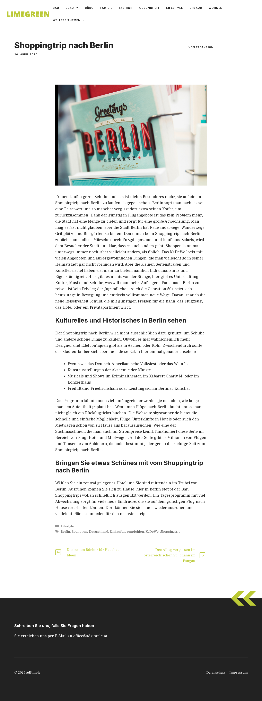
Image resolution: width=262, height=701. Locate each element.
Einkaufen (117, 531)
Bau (56, 7)
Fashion (126, 7)
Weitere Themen (66, 20)
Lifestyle (174, 7)
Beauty (72, 7)
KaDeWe (152, 531)
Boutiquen (79, 531)
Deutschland (98, 531)
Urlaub (196, 7)
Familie (106, 7)
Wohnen (215, 7)
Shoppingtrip (170, 531)
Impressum (238, 672)
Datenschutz (215, 672)
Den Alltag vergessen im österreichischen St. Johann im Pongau (169, 555)
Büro (89, 7)
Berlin (65, 531)
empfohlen (135, 531)
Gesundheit (149, 7)
